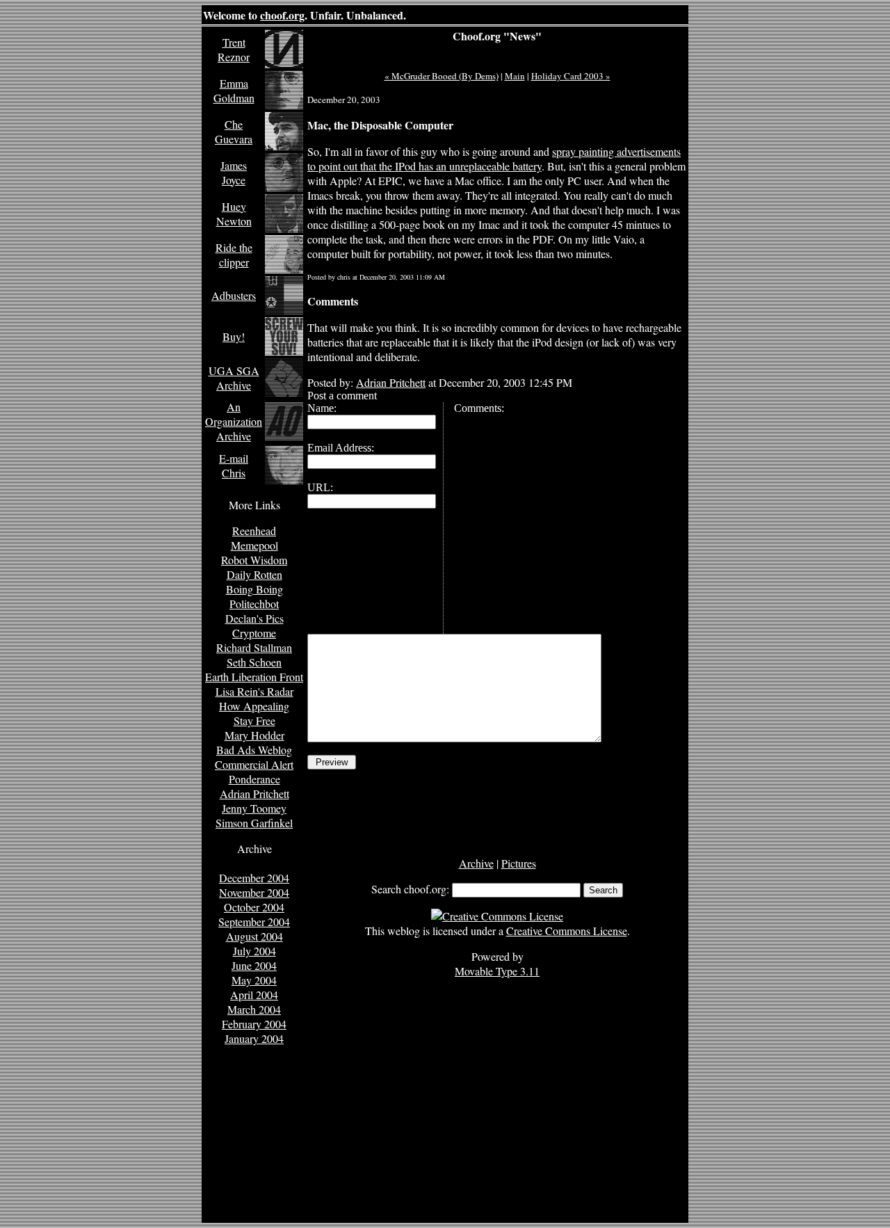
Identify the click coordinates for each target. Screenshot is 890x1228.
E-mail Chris (233, 465)
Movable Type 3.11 (497, 971)
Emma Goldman (233, 90)
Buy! (233, 336)
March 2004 (254, 1009)
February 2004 (254, 1023)
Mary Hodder (254, 735)
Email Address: (340, 448)
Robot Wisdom (254, 559)
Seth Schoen (254, 662)
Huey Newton (234, 213)
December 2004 (254, 877)
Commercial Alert (254, 764)
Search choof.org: (410, 889)
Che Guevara (233, 131)
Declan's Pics (254, 618)
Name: (322, 408)
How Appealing (254, 706)
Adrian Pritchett (254, 793)
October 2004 (254, 907)
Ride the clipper (234, 254)
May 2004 (254, 980)
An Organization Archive (233, 421)
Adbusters (233, 295)
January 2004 (254, 1038)
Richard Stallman (254, 647)
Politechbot (254, 603)
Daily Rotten (254, 574)
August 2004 (254, 936)
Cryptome (254, 632)
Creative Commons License (566, 930)
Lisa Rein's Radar (254, 691)
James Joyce (233, 172)
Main (515, 76)
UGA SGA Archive (234, 377)
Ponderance (254, 779)
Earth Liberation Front (254, 676)
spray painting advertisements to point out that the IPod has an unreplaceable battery (494, 158)
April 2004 (254, 994)
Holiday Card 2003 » (570, 76)
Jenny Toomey (254, 808)
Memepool (254, 545)
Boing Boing (254, 589)
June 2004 (254, 965)
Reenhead (254, 530)
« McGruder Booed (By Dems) (442, 76)
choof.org (282, 15)
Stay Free (254, 720)
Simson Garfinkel (254, 822)
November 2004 (254, 892)
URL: (320, 487)
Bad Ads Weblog (254, 749)
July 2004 (254, 950)
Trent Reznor (234, 49)
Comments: (479, 408)
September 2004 (254, 921)
